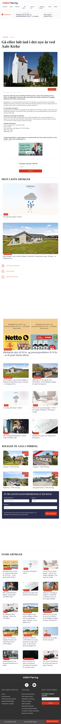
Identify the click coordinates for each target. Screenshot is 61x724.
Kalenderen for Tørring (28, 699)
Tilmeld (30, 171)
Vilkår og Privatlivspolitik (9, 699)
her (25, 139)
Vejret (55, 6)
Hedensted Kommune (28, 706)
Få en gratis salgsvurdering (29, 708)
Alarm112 (4, 6)
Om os (3, 694)
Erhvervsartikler (26, 703)
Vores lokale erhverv (27, 696)
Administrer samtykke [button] (8, 703)
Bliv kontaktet (51, 514)
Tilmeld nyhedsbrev (52, 721)
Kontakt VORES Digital (8, 701)
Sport (49, 6)
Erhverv (17, 6)
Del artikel (50, 89)
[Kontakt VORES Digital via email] (34, 685)
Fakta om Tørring (26, 701)
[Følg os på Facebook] (27, 685)
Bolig (11, 6)
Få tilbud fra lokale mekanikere (30, 711)
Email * (34, 498)
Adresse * (6, 504)
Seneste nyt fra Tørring (28, 694)
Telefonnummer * (9, 498)
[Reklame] (30, 149)
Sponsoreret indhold (27, 713)
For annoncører (6, 696)
